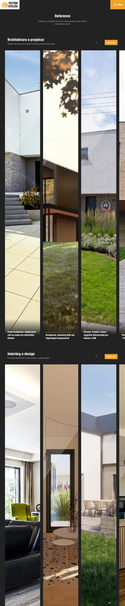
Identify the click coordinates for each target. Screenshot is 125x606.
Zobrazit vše (111, 42)
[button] (96, 42)
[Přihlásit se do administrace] (123, 604)
